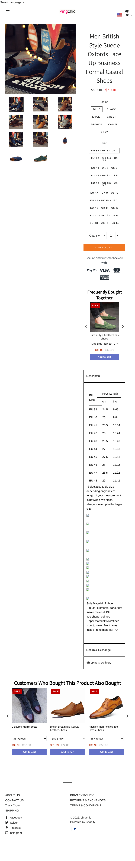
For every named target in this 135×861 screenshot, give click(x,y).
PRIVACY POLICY (82, 795)
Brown (96, 124)
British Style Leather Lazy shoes (104, 337)
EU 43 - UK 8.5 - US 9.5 (104, 184)
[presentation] (85, 327)
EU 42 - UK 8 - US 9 (104, 175)
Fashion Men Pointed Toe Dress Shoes (103, 728)
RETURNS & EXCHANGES (88, 800)
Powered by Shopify (82, 821)
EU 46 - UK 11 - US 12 (104, 207)
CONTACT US (14, 800)
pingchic (86, 817)
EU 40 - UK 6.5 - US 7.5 (104, 159)
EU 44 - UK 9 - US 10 (104, 192)
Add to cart (104, 356)
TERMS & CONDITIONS (85, 805)
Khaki (96, 116)
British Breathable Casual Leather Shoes (64, 728)
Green (112, 116)
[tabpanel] (104, 513)
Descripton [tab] (93, 375)
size (104, 143)
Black (111, 109)
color (104, 101)
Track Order (12, 805)
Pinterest (15, 827)
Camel (113, 124)
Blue (96, 109)
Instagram (15, 832)
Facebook (15, 817)
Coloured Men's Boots (24, 726)
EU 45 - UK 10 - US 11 (104, 200)
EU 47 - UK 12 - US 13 (104, 215)
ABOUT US (12, 795)
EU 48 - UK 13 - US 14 (104, 223)
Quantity (94, 235)
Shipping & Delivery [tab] (98, 662)
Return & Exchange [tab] (98, 649)
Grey (104, 131)
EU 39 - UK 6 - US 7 (104, 150)
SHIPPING (12, 810)
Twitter (13, 822)
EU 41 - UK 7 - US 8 (104, 167)
